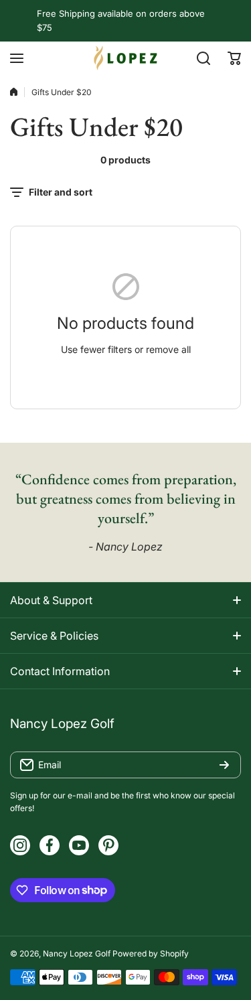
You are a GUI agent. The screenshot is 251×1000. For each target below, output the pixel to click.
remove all (168, 349)
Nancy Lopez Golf (76, 953)
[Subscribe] (224, 765)
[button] (234, 58)
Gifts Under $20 (61, 92)
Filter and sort (60, 192)
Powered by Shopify (150, 953)
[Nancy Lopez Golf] (125, 58)
